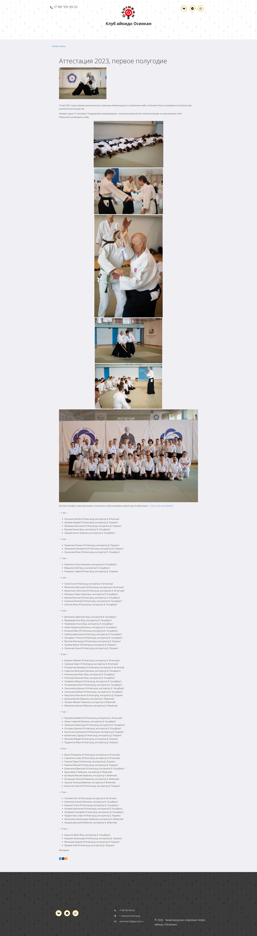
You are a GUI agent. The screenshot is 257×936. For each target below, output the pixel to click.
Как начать (157, 33)
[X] (63, 858)
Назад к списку (59, 46)
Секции (100, 33)
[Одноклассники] (66, 858)
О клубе (75, 33)
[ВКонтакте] (60, 858)
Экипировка (128, 33)
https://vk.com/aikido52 (162, 506)
